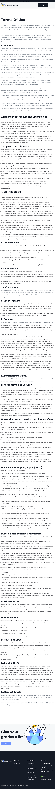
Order (43, 5)
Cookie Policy (31, 775)
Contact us (17, 763)
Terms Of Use (31, 766)
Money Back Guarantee (31, 771)
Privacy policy (31, 763)
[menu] (51, 5)
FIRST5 (33, 1)
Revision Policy (32, 768)
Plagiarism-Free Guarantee (32, 778)
